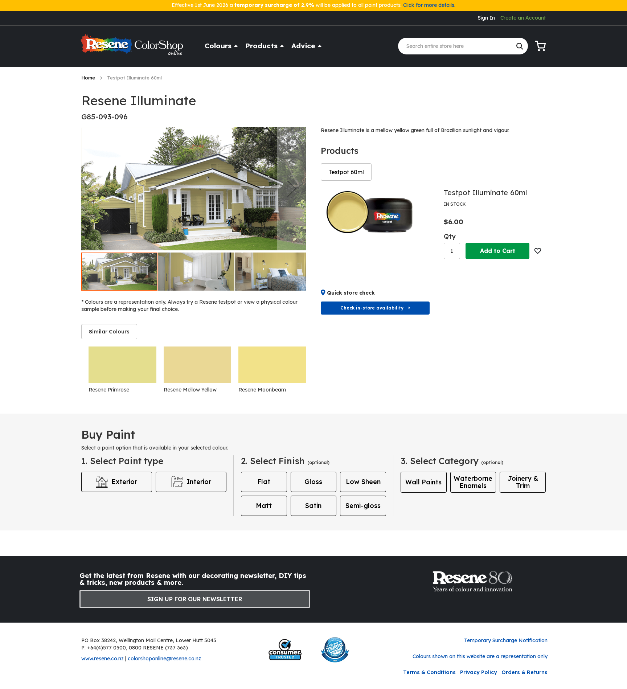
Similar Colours (109, 331)
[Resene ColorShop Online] (133, 47)
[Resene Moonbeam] (272, 364)
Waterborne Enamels (473, 482)
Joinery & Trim (523, 482)
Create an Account (523, 18)
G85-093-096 (104, 116)
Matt (264, 505)
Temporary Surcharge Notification (506, 640)
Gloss (313, 481)
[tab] (109, 331)
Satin (313, 505)
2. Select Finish (285, 460)
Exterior (124, 481)
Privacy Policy (478, 672)
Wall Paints (423, 482)
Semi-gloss (363, 505)
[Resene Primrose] (122, 364)
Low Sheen (363, 481)
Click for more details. (429, 5)
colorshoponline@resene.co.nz (164, 658)
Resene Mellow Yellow (190, 389)
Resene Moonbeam (262, 389)
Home (89, 78)
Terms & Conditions (429, 672)
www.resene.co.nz (102, 658)
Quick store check (351, 293)
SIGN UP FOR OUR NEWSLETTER (194, 599)
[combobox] (463, 46)
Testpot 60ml (346, 172)
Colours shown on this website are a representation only (480, 656)
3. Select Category (452, 460)
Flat (263, 481)
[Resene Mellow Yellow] (197, 364)
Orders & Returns (524, 672)
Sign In (486, 18)
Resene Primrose (109, 389)
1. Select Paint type (122, 460)
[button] (291, 188)
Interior (199, 481)
